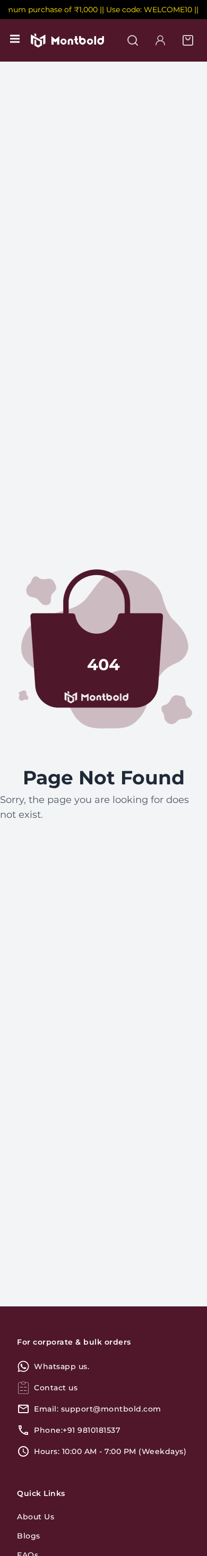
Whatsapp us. (61, 1366)
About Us (35, 1516)
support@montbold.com (111, 1409)
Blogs (28, 1536)
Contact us (55, 1387)
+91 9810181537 (91, 1430)
